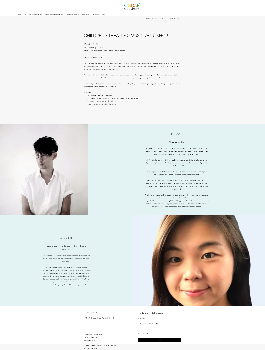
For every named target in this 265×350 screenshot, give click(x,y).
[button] (22, 14)
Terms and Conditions (91, 348)
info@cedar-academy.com (93, 335)
